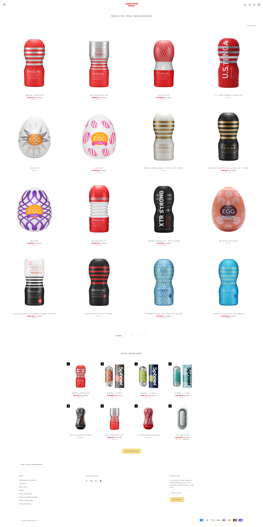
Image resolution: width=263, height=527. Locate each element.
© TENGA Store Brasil (29, 520)
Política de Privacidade (26, 500)
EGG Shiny (34, 168)
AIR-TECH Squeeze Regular (148, 435)
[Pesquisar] (254, 5)
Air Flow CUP (164, 95)
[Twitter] (91, 481)
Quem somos (23, 487)
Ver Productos (131, 451)
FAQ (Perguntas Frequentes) (27, 480)
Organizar (252, 26)
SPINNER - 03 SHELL (148, 393)
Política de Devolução (25, 494)
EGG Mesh (34, 241)
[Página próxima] (144, 333)
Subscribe (177, 500)
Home (22, 464)
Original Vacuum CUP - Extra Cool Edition (163, 314)
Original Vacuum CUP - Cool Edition (228, 314)
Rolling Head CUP (99, 241)
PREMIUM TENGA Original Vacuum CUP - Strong (229, 168)
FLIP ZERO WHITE (182, 435)
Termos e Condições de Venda (28, 497)
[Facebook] (86, 481)
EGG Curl (99, 168)
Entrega (21, 490)
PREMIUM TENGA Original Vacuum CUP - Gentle (164, 168)
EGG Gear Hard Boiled (228, 241)
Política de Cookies (25, 504)
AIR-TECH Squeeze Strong (81, 435)
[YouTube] (100, 481)
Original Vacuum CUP (34, 95)
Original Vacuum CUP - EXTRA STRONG (164, 241)
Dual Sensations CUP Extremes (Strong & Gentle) (34, 314)
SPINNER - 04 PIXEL (182, 393)
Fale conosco (23, 483)
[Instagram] (96, 481)
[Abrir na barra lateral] (4, 5)
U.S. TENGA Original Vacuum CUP (229, 95)
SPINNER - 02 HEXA (114, 393)
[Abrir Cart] (259, 4)
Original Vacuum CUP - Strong (99, 314)
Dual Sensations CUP (99, 95)
